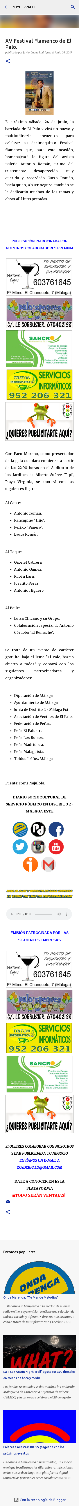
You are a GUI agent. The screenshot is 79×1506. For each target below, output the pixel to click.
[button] (8, 61)
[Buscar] (72, 7)
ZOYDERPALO (23, 7)
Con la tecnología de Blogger (42, 1500)
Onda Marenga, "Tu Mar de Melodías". (31, 1297)
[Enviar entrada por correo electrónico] (8, 1203)
